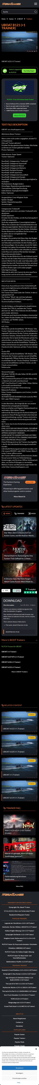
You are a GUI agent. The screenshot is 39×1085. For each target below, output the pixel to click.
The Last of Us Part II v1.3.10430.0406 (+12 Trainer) (19, 991)
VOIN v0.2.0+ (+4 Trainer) (19, 999)
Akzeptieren (19, 1068)
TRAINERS (20, 513)
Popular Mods (19, 1042)
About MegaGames (19, 1018)
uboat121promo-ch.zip (12, 631)
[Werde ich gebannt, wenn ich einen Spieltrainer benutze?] (19, 848)
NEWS (8, 513)
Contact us (19, 1022)
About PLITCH (19, 115)
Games (11, 19)
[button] (36, 1049)
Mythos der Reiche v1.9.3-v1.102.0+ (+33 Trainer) (19, 987)
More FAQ (19, 886)
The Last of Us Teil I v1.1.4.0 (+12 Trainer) (19, 984)
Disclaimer (19, 1026)
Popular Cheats (19, 1046)
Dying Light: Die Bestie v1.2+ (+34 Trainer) (19, 934)
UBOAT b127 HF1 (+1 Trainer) (13, 657)
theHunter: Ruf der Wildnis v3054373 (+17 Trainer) (19, 927)
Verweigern (19, 1073)
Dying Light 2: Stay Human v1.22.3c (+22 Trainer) (19, 974)
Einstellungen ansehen (19, 1078)
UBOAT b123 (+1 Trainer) (11, 667)
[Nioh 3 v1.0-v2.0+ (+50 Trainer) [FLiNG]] (19, 825)
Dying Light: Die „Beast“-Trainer (19, 907)
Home (4, 19)
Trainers (29, 19)
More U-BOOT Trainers (20, 672)
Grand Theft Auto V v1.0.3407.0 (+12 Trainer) (19, 1006)
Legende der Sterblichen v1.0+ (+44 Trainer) (19, 923)
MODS (33, 513)
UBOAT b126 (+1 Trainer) (11, 662)
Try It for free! (29, 71)
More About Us (19, 496)
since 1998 (29, 482)
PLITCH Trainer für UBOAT (12, 646)
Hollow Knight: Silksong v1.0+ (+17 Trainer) (19, 931)
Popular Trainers (19, 1038)
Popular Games (19, 1034)
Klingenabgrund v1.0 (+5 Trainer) (19, 1002)
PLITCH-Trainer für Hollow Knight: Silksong (19, 952)
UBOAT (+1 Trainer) (9, 652)
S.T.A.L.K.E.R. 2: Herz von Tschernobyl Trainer (19, 911)
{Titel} (18, 1082)
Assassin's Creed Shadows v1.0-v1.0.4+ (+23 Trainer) (19, 970)
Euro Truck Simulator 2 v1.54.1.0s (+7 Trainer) (19, 995)
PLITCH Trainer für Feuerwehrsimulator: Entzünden (19, 944)
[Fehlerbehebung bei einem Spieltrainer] (19, 871)
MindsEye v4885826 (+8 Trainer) (20, 948)
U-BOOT (20, 19)
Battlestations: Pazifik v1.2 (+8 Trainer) (19, 962)
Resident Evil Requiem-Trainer (19, 915)
